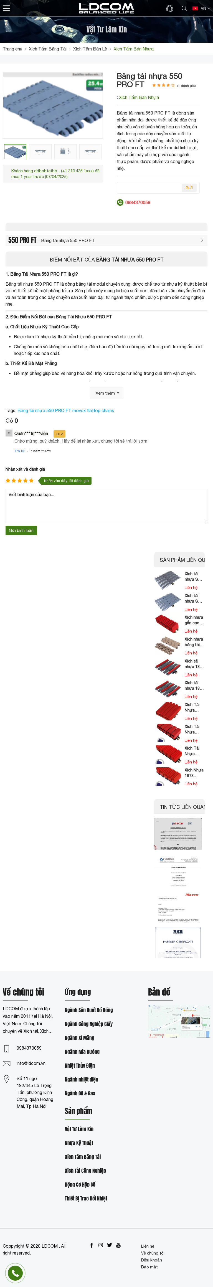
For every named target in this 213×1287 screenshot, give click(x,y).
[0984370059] (171, 8)
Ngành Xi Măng (79, 1038)
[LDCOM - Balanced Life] (106, 8)
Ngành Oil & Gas (80, 1093)
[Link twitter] (109, 1245)
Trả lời (19, 451)
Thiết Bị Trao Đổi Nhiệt (86, 1198)
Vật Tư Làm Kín (79, 1129)
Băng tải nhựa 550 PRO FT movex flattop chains (65, 410)
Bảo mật (149, 1267)
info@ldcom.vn (31, 1063)
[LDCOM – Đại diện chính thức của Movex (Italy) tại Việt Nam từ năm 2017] (178, 906)
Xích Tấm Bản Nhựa (139, 97)
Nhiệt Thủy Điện (80, 1065)
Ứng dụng (78, 992)
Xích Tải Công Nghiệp (85, 1170)
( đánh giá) (186, 86)
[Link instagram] (100, 1245)
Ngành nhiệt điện (81, 1079)
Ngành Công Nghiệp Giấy (89, 1024)
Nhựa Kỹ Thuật (79, 1143)
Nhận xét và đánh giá (25, 469)
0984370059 (29, 1047)
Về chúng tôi (152, 1253)
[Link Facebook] (91, 1245)
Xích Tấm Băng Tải (83, 1157)
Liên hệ (147, 1246)
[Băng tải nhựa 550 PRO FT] (15, 151)
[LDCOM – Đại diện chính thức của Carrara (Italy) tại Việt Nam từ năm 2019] (178, 870)
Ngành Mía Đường (82, 1052)
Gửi (189, 188)
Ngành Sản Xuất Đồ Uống (89, 1010)
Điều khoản (151, 1260)
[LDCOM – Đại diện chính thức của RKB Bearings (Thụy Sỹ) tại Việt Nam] (178, 943)
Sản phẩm (78, 1111)
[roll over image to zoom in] (53, 104)
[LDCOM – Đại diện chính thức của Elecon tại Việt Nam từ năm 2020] (178, 834)
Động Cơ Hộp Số (80, 1184)
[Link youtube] (118, 1245)
